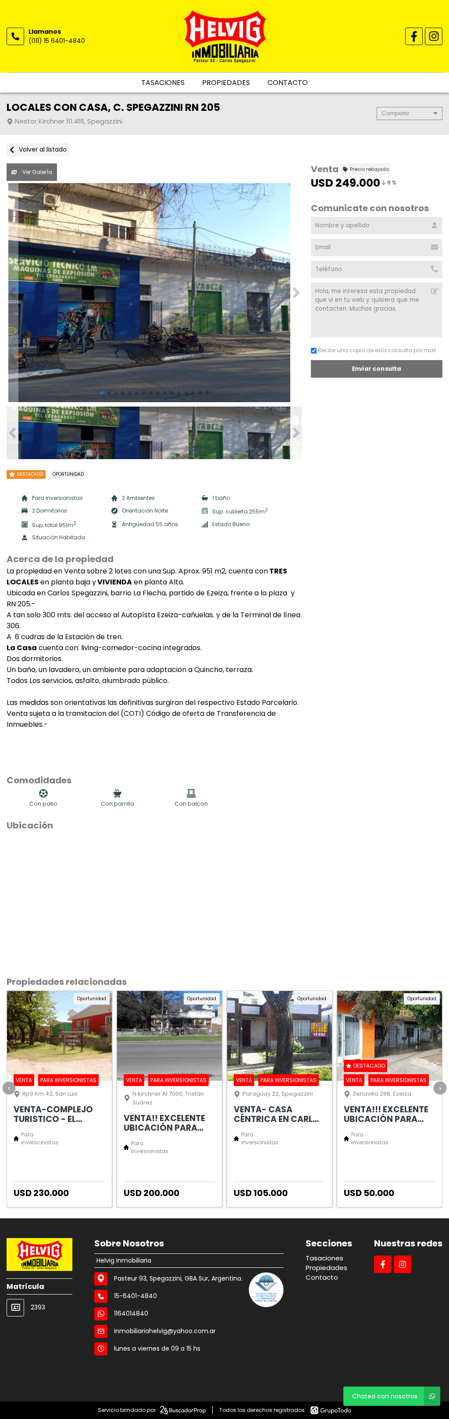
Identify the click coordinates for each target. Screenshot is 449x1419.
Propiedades (226, 83)
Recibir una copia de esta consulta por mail (377, 350)
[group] (154, 292)
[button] (296, 292)
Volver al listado (42, 149)
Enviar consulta (377, 368)
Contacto (287, 83)
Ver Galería (36, 172)
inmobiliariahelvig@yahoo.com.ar (165, 1331)
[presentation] (8, 1087)
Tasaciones (163, 83)
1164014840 (131, 1313)
